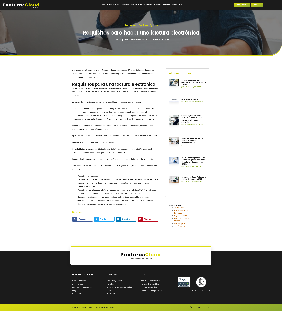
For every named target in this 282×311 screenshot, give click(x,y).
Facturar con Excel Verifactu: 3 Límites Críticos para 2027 (193, 178)
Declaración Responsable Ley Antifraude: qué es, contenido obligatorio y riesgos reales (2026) (193, 161)
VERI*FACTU (125, 5)
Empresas (157, 5)
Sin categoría (180, 223)
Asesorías (166, 5)
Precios (174, 5)
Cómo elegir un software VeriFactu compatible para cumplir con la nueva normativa (191, 119)
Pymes (153, 25)
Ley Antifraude (180, 215)
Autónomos (148, 5)
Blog (181, 5)
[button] (82, 219)
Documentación (181, 210)
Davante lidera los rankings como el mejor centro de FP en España (193, 82)
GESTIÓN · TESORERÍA (190, 99)
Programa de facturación (110, 5)
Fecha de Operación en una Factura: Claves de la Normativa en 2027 (192, 140)
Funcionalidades (136, 5)
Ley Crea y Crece (181, 218)
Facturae (144, 25)
